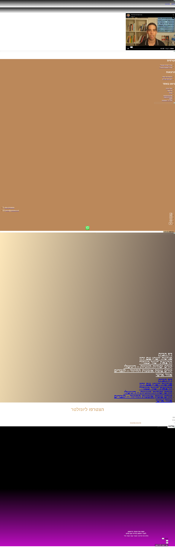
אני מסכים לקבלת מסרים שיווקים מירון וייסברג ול (151, 423)
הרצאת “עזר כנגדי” (155, 362)
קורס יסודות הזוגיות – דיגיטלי (148, 366)
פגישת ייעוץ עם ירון (155, 358)
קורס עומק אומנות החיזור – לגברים (143, 370)
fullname (166, 538)
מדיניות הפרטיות (135, 423)
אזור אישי (164, 374)
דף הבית (165, 354)
